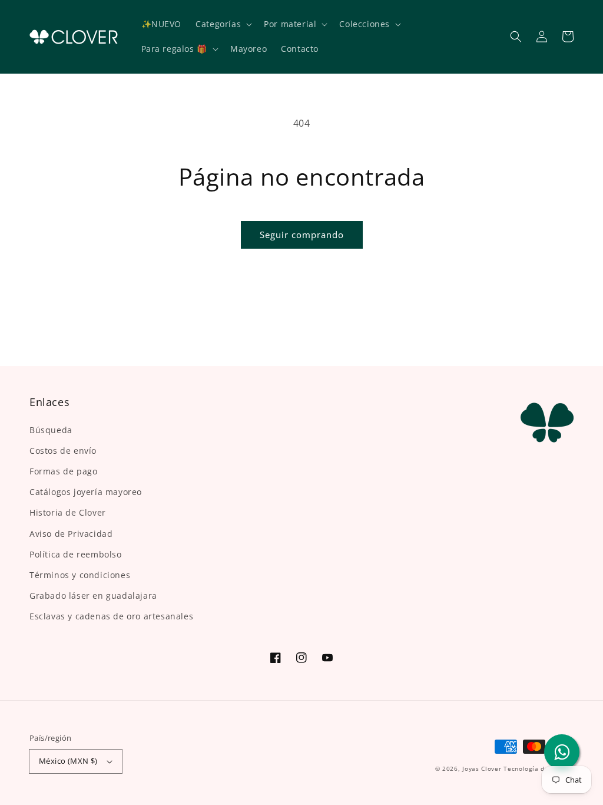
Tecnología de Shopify (538, 768)
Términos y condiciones (79, 574)
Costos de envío (63, 450)
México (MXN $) (68, 760)
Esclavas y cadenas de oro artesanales (111, 616)
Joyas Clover (481, 768)
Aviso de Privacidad (70, 533)
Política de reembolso (75, 554)
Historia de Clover (67, 512)
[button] (516, 37)
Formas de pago (63, 471)
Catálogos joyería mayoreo (85, 491)
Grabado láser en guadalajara (93, 595)
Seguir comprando (302, 234)
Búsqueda (50, 430)
